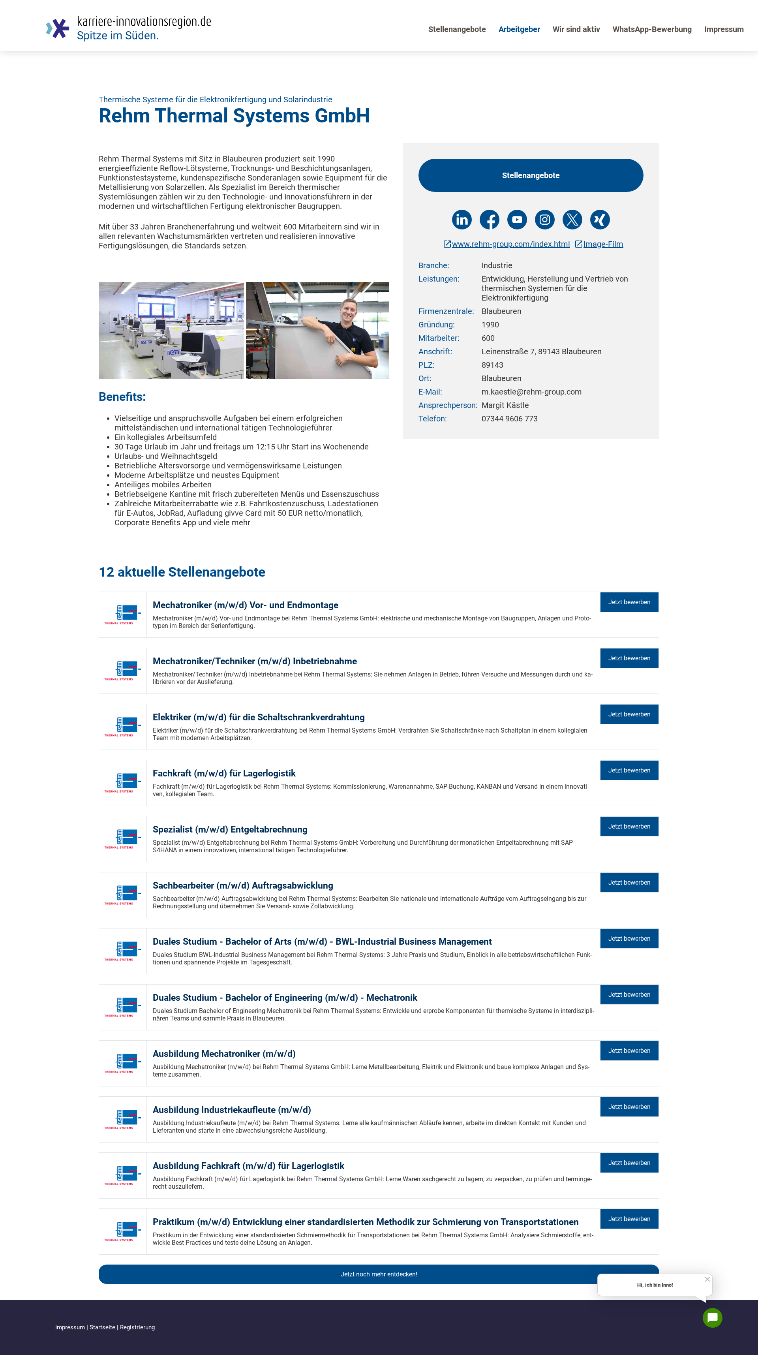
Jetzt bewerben (629, 602)
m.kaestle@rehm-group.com (532, 392)
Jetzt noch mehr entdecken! (379, 1274)
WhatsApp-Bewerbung (652, 29)
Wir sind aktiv (576, 29)
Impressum (724, 29)
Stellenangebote (457, 29)
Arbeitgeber (519, 29)
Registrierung (137, 1327)
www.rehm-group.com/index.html (511, 244)
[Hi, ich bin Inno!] (712, 1318)
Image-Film (603, 244)
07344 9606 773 (510, 418)
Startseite (103, 1327)
